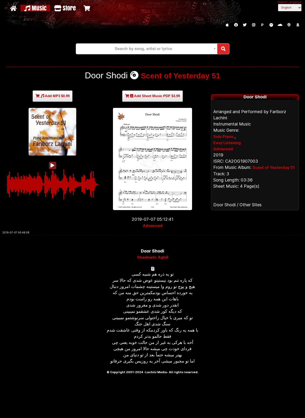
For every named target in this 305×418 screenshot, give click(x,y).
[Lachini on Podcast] (288, 25)
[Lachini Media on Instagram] (253, 25)
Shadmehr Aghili (152, 257)
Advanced (153, 225)
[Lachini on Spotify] (271, 25)
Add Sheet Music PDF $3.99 (156, 96)
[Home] (14, 8)
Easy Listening (227, 142)
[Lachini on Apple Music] (227, 25)
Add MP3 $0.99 (57, 96)
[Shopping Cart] (87, 8)
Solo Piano (223, 136)
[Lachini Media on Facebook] (235, 25)
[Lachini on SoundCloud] (280, 25)
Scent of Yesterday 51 (180, 75)
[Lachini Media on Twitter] (244, 25)
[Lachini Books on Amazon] (297, 25)
